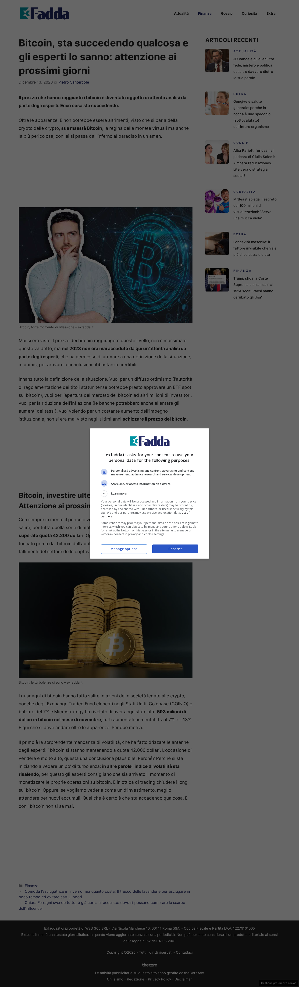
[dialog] (149, 493)
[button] (149, 493)
